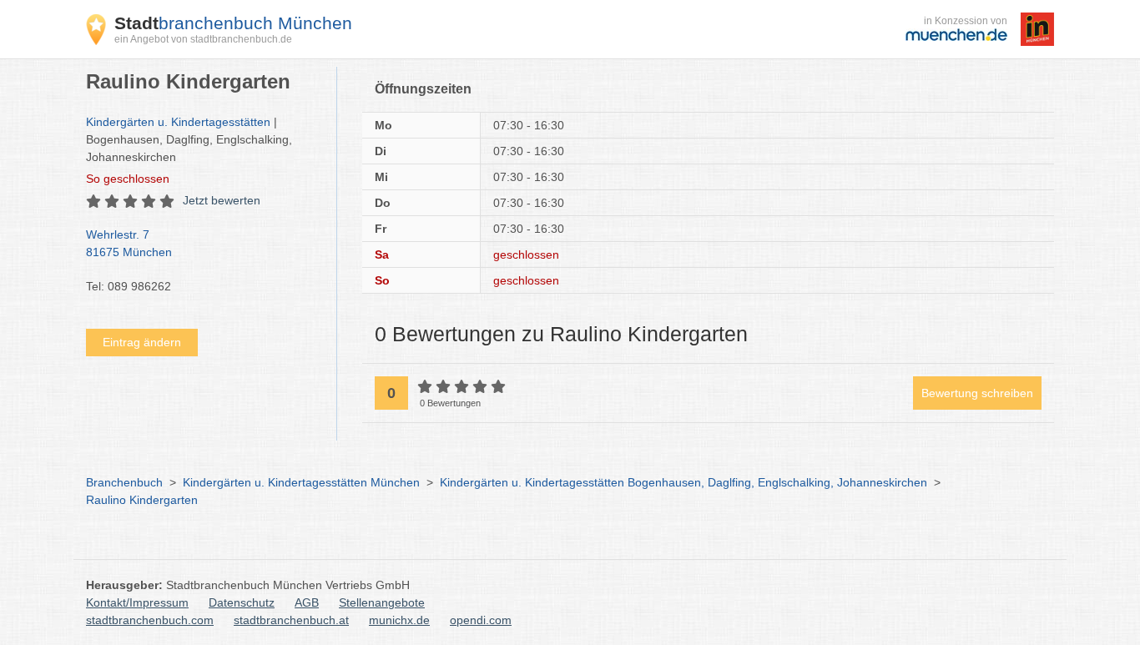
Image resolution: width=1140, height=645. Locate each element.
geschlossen (127, 178)
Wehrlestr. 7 (129, 243)
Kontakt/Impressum (137, 602)
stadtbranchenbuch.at (291, 620)
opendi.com (481, 620)
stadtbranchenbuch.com (150, 620)
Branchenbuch (124, 482)
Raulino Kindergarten (142, 499)
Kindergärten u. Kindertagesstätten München (301, 482)
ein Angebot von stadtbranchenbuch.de (203, 39)
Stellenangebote (382, 602)
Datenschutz (242, 602)
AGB (307, 602)
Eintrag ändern (142, 342)
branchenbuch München (233, 23)
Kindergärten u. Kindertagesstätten (178, 121)
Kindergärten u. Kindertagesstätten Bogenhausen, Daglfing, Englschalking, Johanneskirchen (683, 482)
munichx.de (399, 620)
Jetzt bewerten (221, 200)
